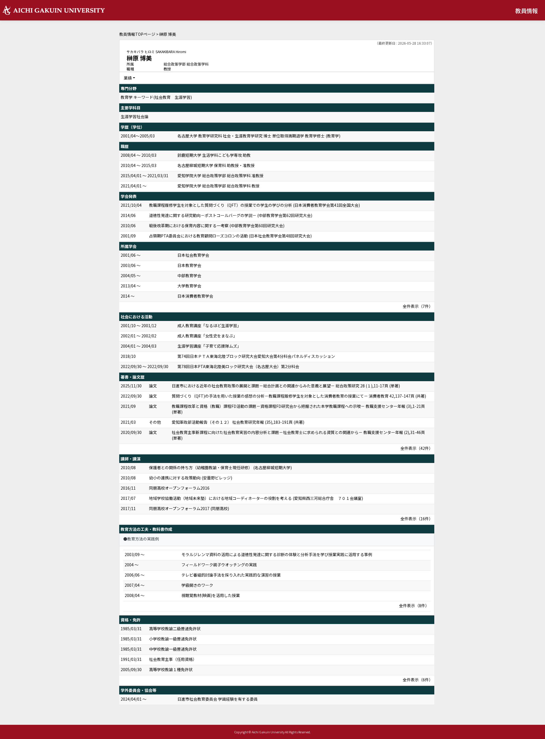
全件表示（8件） (414, 605)
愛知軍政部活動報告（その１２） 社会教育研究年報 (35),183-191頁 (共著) (238, 422)
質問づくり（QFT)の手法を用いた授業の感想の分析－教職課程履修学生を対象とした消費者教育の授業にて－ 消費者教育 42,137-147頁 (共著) (299, 396)
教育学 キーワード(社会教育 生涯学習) (156, 97)
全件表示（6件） (418, 679)
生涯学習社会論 (134, 116)
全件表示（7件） (418, 306)
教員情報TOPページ (137, 34)
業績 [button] (128, 78)
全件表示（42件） (417, 448)
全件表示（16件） (417, 518)
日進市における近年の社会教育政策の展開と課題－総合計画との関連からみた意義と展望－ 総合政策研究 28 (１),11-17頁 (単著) (286, 386)
